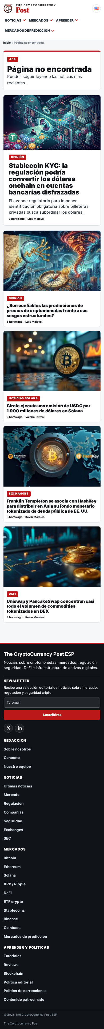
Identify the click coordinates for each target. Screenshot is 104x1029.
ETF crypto (13, 901)
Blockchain (13, 973)
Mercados (38, 20)
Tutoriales (13, 956)
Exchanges (19, 493)
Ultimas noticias (18, 786)
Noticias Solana (23, 398)
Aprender (65, 20)
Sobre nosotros (17, 749)
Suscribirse (52, 715)
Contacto (12, 758)
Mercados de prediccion (27, 30)
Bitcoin (10, 858)
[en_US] (96, 8)
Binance (11, 919)
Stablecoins (14, 910)
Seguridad (13, 821)
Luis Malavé (35, 219)
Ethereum (12, 867)
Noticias (13, 20)
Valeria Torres (34, 417)
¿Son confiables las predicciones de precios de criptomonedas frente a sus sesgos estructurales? (47, 310)
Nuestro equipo (17, 766)
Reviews (11, 964)
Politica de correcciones (25, 991)
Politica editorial (18, 982)
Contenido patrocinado (24, 999)
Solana (10, 875)
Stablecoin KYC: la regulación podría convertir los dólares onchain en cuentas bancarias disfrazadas (44, 179)
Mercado (11, 795)
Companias (14, 812)
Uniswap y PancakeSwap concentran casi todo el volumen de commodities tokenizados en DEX (50, 606)
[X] (8, 728)
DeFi (12, 594)
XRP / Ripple (15, 884)
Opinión (17, 157)
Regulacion (13, 803)
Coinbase (12, 928)
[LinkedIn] (19, 728)
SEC (7, 838)
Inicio (7, 43)
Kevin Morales (35, 517)
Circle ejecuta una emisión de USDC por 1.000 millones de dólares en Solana (48, 408)
